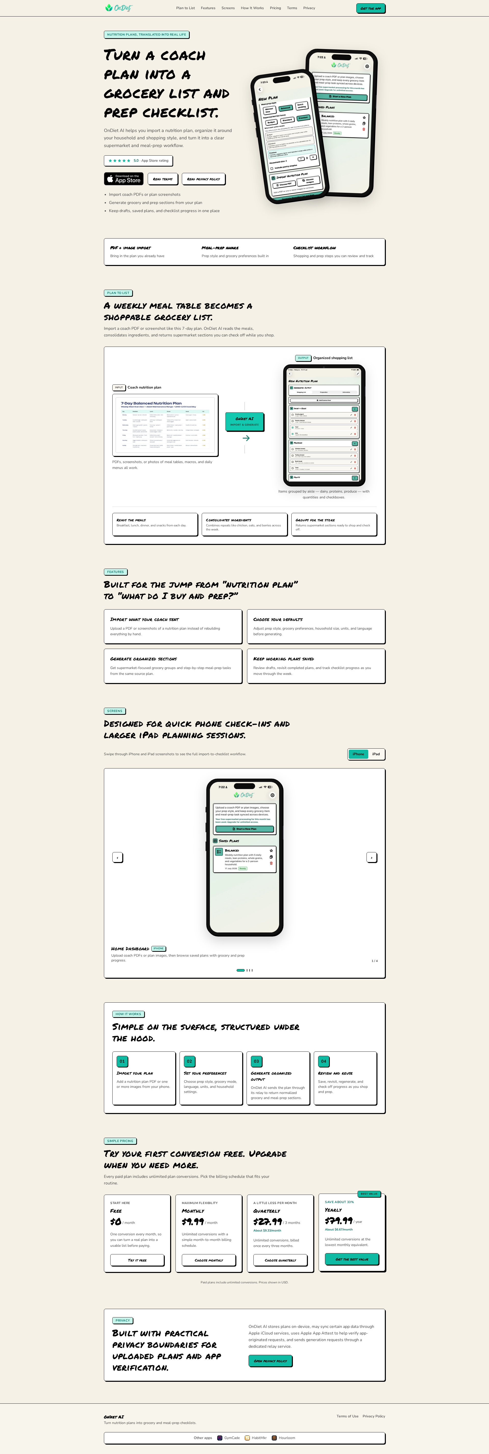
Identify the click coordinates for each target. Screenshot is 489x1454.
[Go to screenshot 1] (241, 970)
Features (208, 8)
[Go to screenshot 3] (249, 970)
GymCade (232, 1437)
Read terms (162, 178)
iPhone (358, 754)
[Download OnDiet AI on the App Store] (124, 178)
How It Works (252, 8)
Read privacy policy (203, 178)
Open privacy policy (270, 1360)
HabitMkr (259, 1437)
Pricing (275, 8)
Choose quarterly (280, 1260)
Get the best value (352, 1259)
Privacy (309, 8)
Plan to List (185, 8)
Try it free (137, 1260)
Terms (292, 8)
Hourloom (287, 1437)
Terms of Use (348, 1416)
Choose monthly (209, 1260)
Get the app (371, 8)
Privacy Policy (374, 1416)
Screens (228, 8)
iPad (376, 754)
